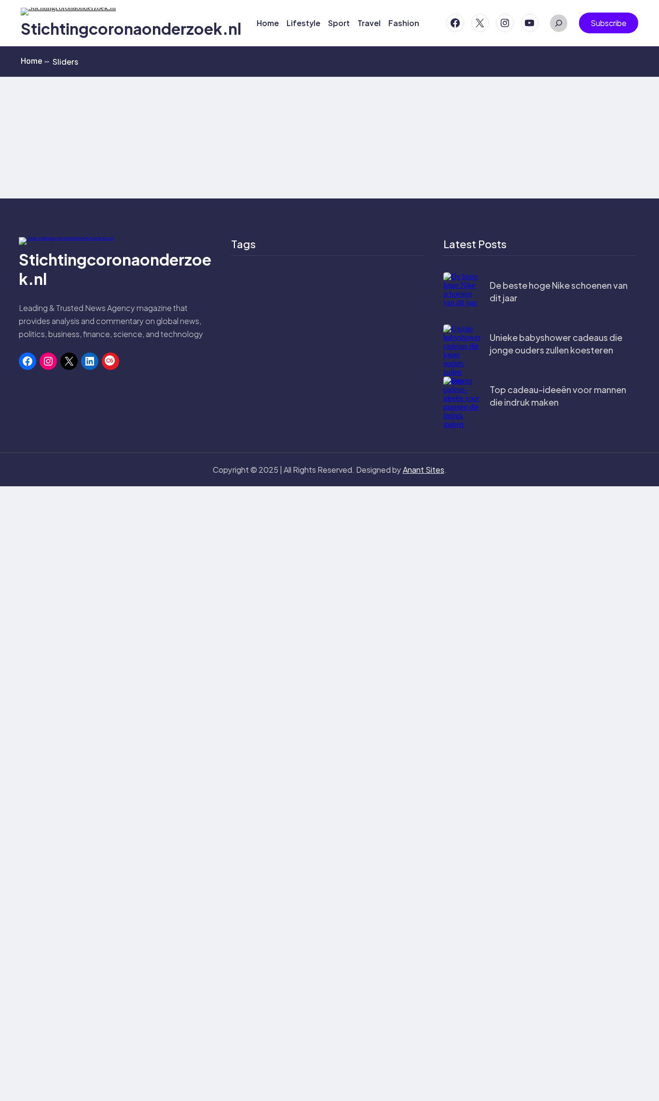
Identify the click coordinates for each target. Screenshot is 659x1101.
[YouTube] (530, 22)
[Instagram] (504, 22)
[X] (480, 22)
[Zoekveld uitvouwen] (558, 23)
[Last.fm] (110, 361)
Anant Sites (423, 470)
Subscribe (608, 23)
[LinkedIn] (89, 361)
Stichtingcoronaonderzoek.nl (131, 28)
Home (35, 61)
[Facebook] (455, 22)
